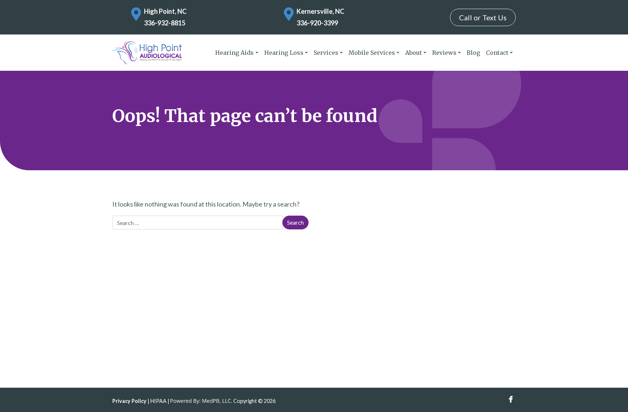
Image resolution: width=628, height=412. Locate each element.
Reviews (444, 52)
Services (326, 52)
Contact (497, 52)
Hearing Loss (283, 52)
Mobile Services (372, 52)
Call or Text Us (483, 17)
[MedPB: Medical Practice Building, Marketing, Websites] (201, 401)
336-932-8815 (164, 23)
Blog (473, 52)
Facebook (511, 399)
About (413, 52)
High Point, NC (165, 11)
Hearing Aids (234, 52)
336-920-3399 (317, 23)
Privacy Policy (129, 401)
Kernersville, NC (320, 11)
